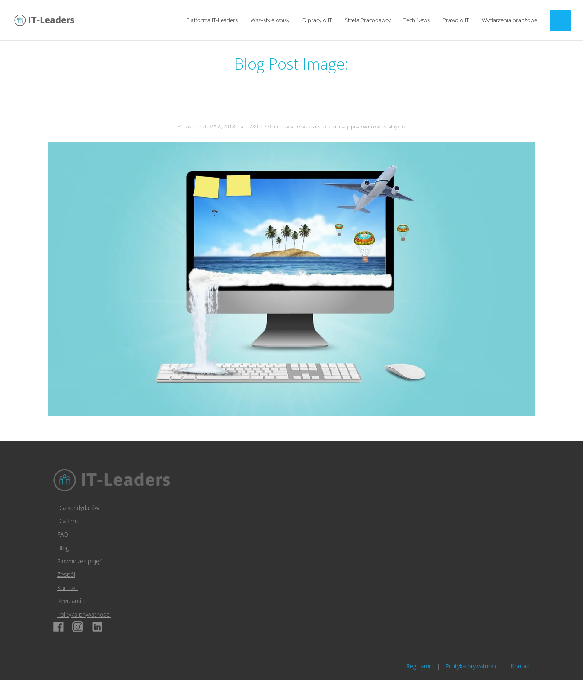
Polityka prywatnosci (472, 666)
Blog (63, 548)
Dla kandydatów (78, 508)
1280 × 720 (259, 126)
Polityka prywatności (84, 614)
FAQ (62, 534)
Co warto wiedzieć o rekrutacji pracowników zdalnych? (342, 126)
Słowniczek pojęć (79, 561)
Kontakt (67, 588)
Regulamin (71, 601)
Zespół (66, 574)
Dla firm (67, 521)
